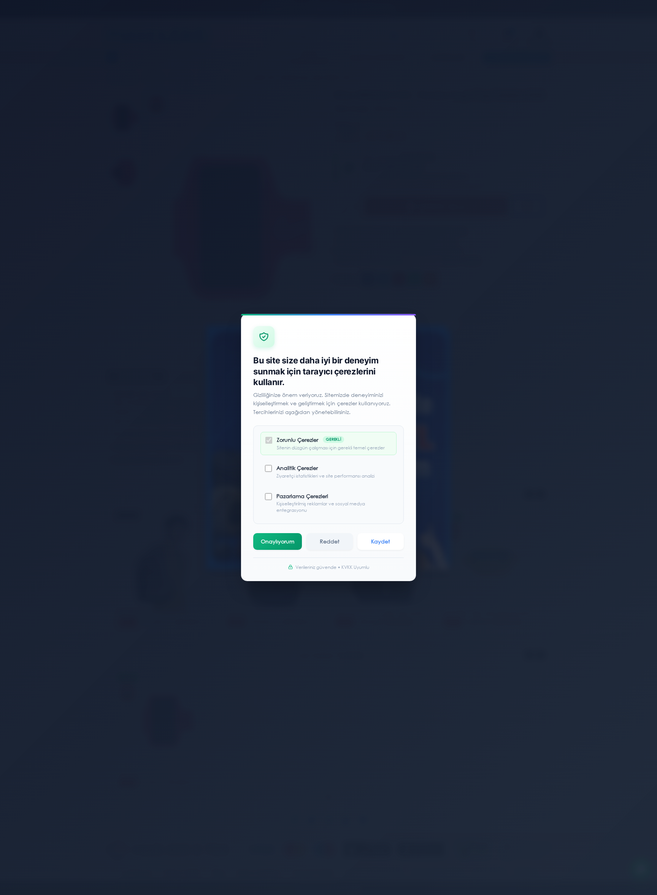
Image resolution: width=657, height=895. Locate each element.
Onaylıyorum (277, 541)
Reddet (330, 541)
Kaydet (380, 541)
